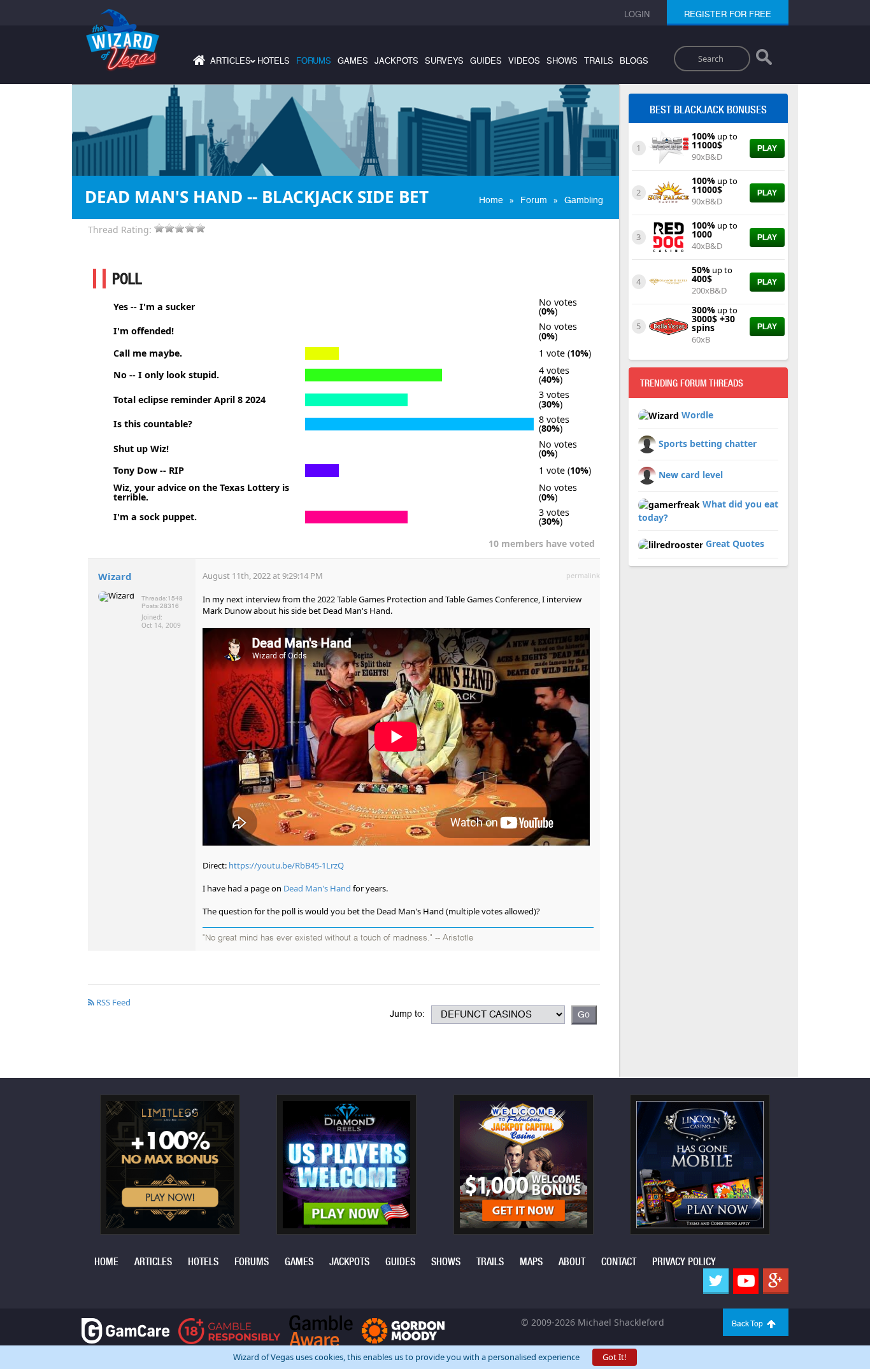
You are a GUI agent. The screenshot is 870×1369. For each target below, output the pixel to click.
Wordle (697, 415)
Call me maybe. (147, 353)
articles (153, 1262)
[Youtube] (746, 1281)
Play (767, 148)
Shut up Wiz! (141, 448)
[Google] (775, 1281)
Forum (533, 200)
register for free (727, 14)
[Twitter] (716, 1281)
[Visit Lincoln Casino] (700, 1163)
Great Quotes (735, 543)
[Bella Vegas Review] (668, 325)
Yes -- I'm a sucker (154, 306)
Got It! (615, 1357)
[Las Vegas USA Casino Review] (668, 147)
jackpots (396, 61)
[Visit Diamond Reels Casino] (346, 1163)
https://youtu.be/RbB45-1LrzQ (286, 865)
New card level (691, 475)
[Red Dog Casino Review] (668, 236)
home (106, 1262)
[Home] (197, 62)
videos (524, 61)
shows (562, 61)
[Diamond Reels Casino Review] (668, 281)
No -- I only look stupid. (166, 375)
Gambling (583, 200)
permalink (583, 575)
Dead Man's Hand (317, 888)
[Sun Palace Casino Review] (668, 191)
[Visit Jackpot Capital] (523, 1163)
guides (486, 61)
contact (618, 1262)
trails (598, 61)
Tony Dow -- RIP (148, 470)
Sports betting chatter (708, 443)
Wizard (115, 576)
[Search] (764, 59)
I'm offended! (143, 331)
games (353, 61)
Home (491, 200)
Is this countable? (152, 424)
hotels (273, 61)
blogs (634, 61)
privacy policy (684, 1262)
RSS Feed (112, 1002)
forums (313, 61)
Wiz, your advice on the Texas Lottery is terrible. (201, 492)
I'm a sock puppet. (155, 517)
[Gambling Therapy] (403, 1330)
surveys (444, 61)
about (572, 1262)
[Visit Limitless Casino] (170, 1163)
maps (531, 1262)
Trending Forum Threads (691, 383)
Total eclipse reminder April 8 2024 (189, 399)
